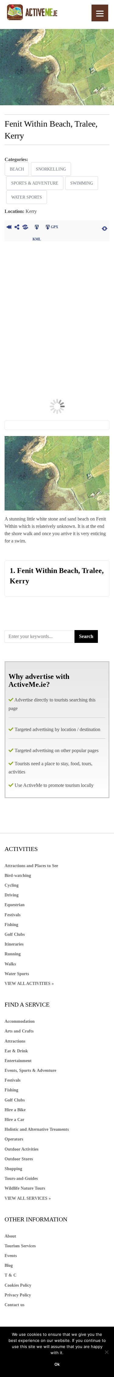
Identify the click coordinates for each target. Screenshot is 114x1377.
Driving (12, 895)
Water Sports (26, 197)
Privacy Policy (18, 1295)
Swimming (81, 183)
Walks (10, 964)
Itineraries (14, 944)
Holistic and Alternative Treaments (37, 1129)
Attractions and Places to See (31, 865)
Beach (17, 169)
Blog (9, 1265)
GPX (54, 227)
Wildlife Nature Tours (25, 1188)
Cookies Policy (18, 1285)
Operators (14, 1139)
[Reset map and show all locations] (104, 228)
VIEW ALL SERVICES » (28, 1198)
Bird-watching (18, 875)
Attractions (15, 1041)
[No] (106, 1352)
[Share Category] (25, 228)
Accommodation (20, 1021)
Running (13, 954)
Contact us (14, 1305)
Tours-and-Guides (21, 1178)
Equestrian (15, 905)
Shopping (13, 1168)
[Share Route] (17, 228)
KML (36, 228)
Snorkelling (51, 169)
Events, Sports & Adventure (30, 1070)
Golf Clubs (15, 934)
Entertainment (18, 1060)
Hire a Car (14, 1119)
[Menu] (100, 13)
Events (11, 1255)
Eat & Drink (16, 1051)
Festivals (12, 915)
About (10, 1236)
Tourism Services (20, 1246)
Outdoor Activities (21, 1149)
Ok (57, 1364)
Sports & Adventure (34, 183)
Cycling (12, 885)
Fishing (11, 924)
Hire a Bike (15, 1110)
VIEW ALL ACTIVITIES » (29, 983)
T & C (10, 1275)
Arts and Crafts (19, 1031)
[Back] (9, 228)
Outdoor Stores (19, 1159)
